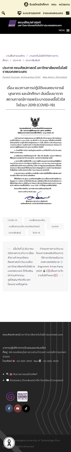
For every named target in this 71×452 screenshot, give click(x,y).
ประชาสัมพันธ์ (33, 60)
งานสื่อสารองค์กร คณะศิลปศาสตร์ (24, 226)
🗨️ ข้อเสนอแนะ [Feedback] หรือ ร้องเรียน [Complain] (34, 380)
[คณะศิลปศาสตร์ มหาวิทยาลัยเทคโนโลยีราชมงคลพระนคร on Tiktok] (26, 408)
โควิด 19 (36, 232)
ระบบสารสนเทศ (31, 13)
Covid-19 (12, 220)
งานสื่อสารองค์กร (15, 56)
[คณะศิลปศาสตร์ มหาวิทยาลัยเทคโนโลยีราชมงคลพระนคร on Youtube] (18, 408)
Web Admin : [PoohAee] (55, 77)
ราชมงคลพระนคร (53, 13)
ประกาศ (17, 60)
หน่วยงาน (64, 4)
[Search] (3, 13)
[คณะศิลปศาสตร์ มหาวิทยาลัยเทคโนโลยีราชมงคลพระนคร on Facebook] (9, 408)
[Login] (67, 13)
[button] (62, 30)
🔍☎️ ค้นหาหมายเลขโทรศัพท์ (21, 374)
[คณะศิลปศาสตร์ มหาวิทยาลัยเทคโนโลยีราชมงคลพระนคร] (35, 23)
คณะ (54, 4)
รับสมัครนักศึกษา (39, 4)
